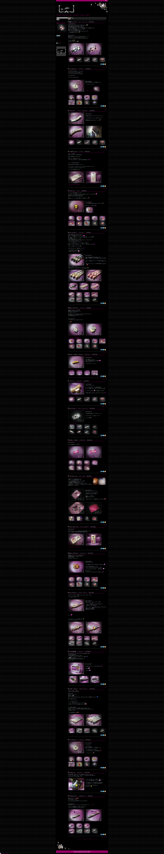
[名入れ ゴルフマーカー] (77, 335)
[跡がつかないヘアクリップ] (72, 62)
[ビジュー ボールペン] (72, 296)
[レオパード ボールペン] (87, 645)
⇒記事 (92, 804)
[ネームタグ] (87, 470)
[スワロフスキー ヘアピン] (95, 62)
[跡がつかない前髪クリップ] (80, 62)
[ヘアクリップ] (103, 62)
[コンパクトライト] (87, 99)
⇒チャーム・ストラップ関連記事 (74, 94)
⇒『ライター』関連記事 (72, 423)
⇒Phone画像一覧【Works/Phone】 (74, 184)
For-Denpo (82, 15)
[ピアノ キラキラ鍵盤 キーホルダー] (80, 470)
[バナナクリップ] (87, 62)
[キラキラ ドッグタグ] (77, 458)
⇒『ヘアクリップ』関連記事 (73, 56)
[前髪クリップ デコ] (77, 55)
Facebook (87, 15)
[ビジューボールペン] (77, 281)
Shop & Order (76, 15)
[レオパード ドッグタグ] (87, 465)
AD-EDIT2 (80, 852)
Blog (64, 15)
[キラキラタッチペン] (77, 821)
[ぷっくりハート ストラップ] (87, 104)
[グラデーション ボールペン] (95, 645)
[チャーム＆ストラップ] (72, 99)
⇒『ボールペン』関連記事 (72, 291)
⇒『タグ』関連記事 (71, 459)
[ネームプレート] (72, 470)
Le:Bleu (88, 852)
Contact (70, 15)
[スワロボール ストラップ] (72, 104)
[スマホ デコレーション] (77, 183)
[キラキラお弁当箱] (73, 682)
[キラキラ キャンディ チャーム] (80, 104)
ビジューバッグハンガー (61, 32)
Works (67, 15)
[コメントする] (104, 108)
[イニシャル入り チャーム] (80, 99)
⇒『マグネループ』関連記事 (73, 369)
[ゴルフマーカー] (90, 212)
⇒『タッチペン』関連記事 (72, 822)
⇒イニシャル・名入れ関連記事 (73, 337)
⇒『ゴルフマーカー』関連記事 (73, 215)
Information (59, 15)
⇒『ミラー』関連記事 (72, 515)
